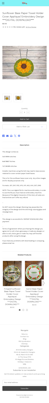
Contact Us (24, 336)
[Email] (7, 135)
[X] (15, 135)
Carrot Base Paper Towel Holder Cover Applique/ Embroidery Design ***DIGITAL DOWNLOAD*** (34, 295)
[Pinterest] (19, 135)
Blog (24, 339)
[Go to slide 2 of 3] (23, 310)
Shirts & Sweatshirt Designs (24, 352)
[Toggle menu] (3, 3)
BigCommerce (28, 395)
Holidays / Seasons (25, 362)
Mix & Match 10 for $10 (24, 355)
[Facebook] (3, 135)
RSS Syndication (25, 341)
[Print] (11, 135)
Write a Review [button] (31, 27)
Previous (3, 282)
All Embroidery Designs (24, 350)
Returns (25, 334)
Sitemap (24, 344)
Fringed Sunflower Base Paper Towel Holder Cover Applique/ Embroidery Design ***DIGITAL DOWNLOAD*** (12, 296)
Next (43, 282)
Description (24, 145)
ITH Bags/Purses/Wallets (24, 359)
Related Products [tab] (24, 255)
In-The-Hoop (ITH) (24, 357)
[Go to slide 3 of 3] (27, 310)
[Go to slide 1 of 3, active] (20, 310)
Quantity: (24, 108)
